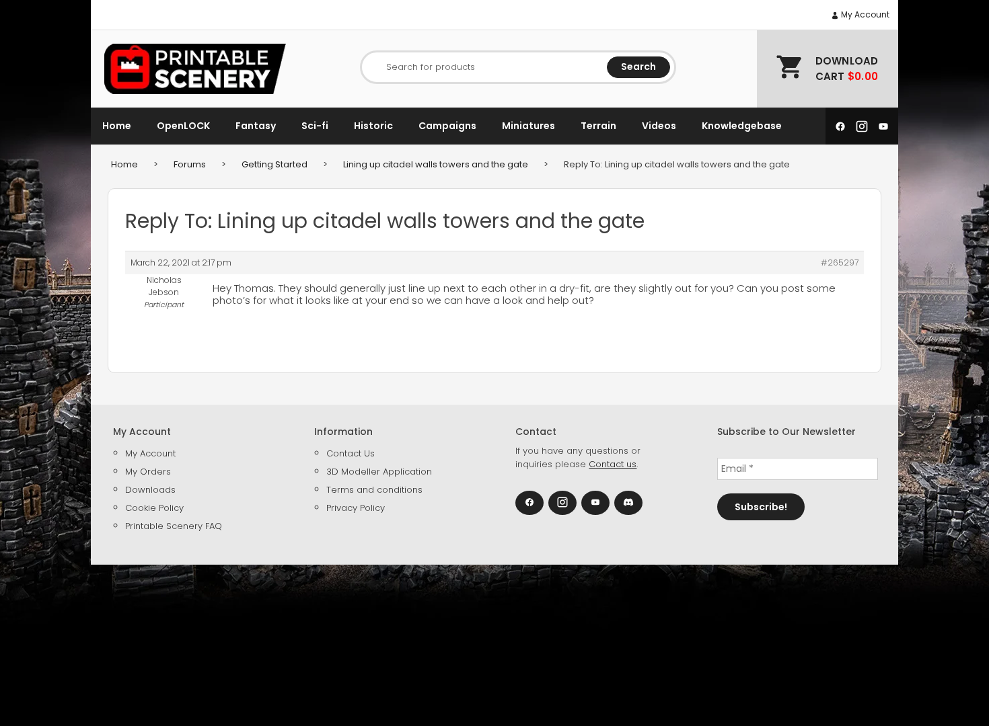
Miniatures (528, 125)
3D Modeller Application (379, 471)
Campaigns (447, 125)
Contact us (612, 464)
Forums (190, 164)
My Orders (148, 471)
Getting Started (274, 164)
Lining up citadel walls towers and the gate (435, 164)
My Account (864, 14)
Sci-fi (314, 125)
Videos (659, 125)
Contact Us (350, 453)
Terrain (598, 125)
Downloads (150, 489)
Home (116, 125)
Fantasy (255, 125)
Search (638, 66)
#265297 (839, 262)
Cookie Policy (154, 507)
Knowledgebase (742, 125)
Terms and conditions (374, 489)
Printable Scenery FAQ (173, 526)
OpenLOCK (183, 125)
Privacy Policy (355, 507)
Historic (373, 125)
